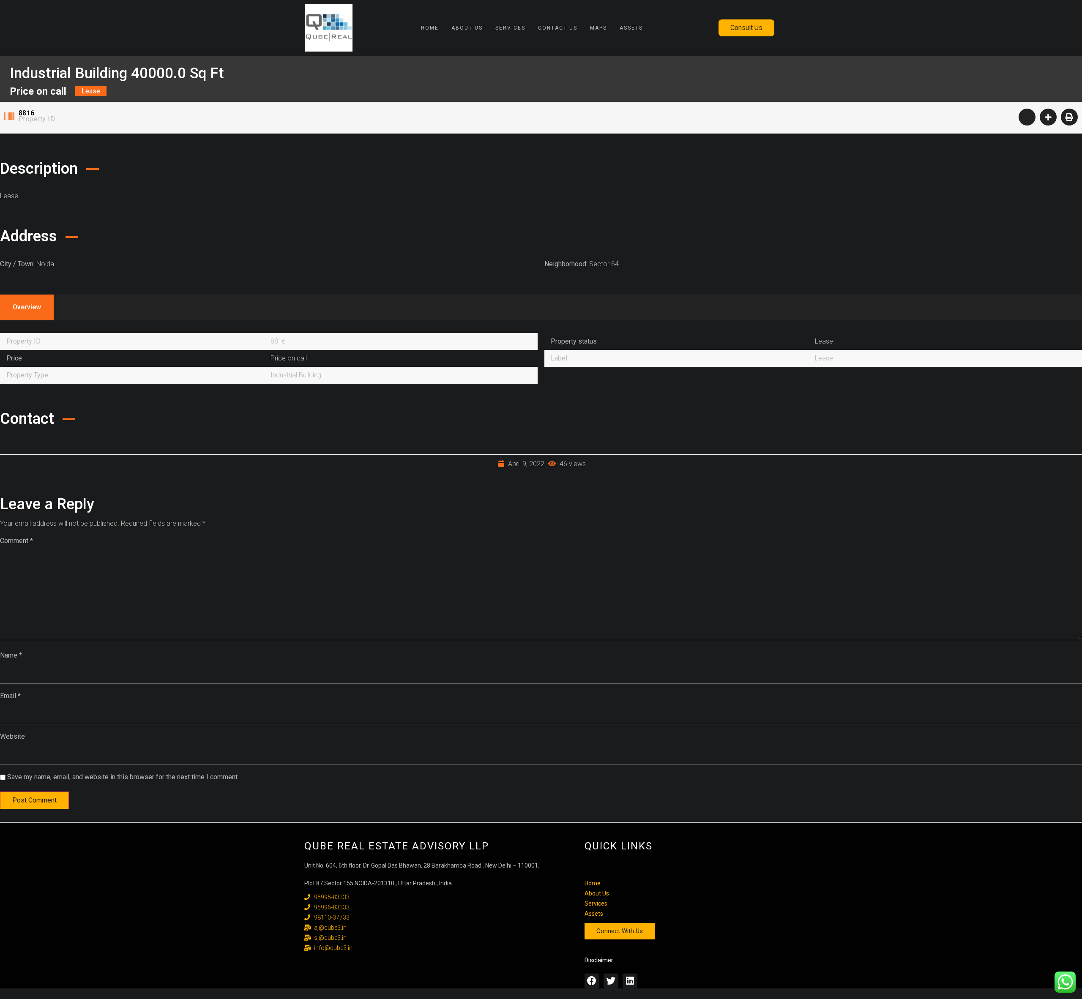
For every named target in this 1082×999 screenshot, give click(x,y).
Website (12, 736)
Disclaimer (599, 960)
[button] (746, 27)
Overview (27, 307)
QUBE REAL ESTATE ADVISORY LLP (396, 846)
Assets (631, 28)
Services (510, 28)
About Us (467, 28)
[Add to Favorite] (1027, 117)
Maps (598, 28)
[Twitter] (611, 980)
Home (430, 28)
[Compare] (1048, 117)
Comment (16, 541)
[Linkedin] (630, 980)
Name (11, 655)
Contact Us (557, 28)
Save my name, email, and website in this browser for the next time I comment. (123, 777)
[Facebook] (592, 980)
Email (10, 696)
